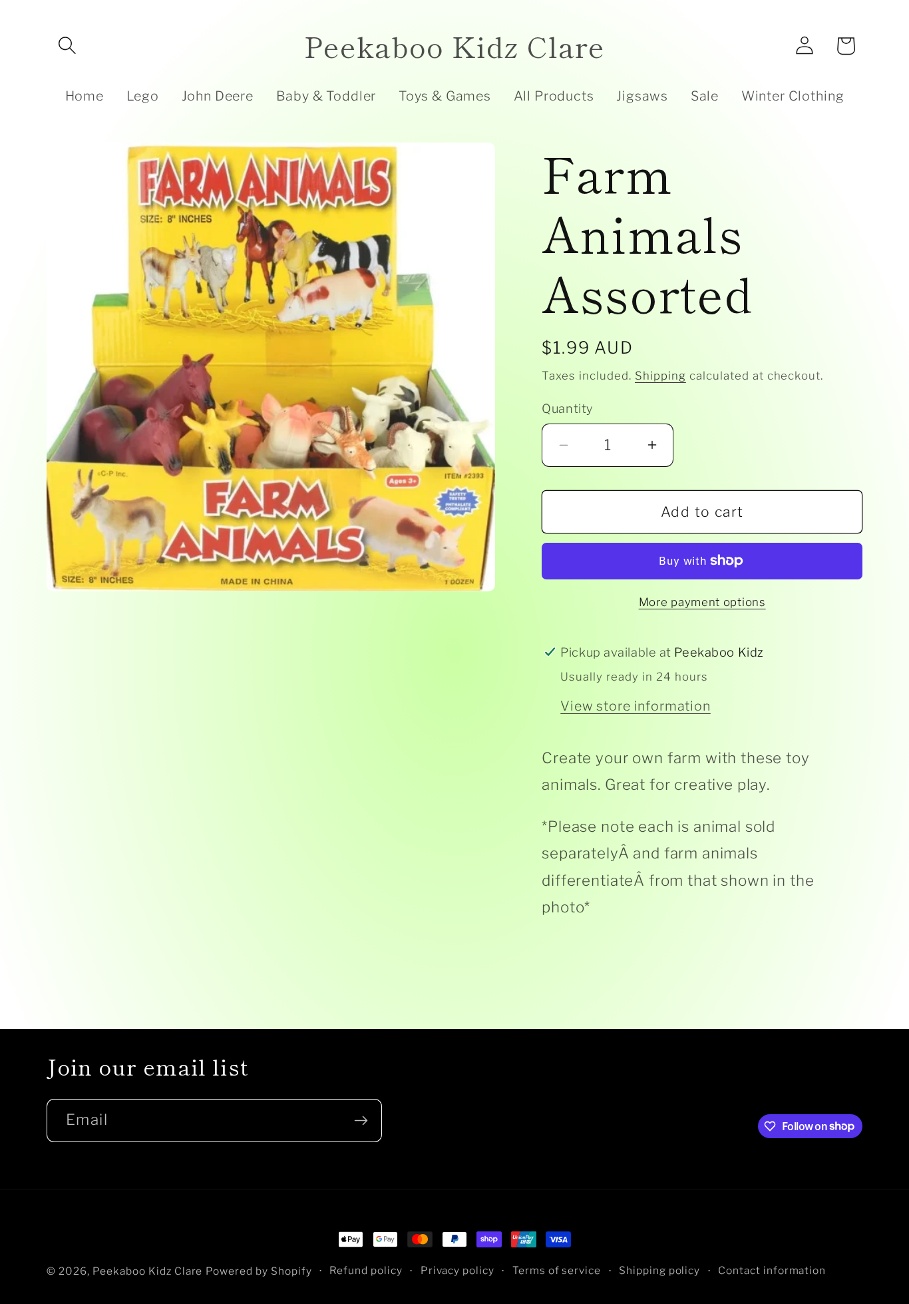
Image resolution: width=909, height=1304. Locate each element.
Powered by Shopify (259, 1271)
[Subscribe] (360, 1120)
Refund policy (366, 1270)
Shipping (660, 375)
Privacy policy (458, 1270)
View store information (635, 706)
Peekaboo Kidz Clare (147, 1271)
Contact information (772, 1270)
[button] (67, 46)
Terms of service (557, 1270)
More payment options (702, 602)
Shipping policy (660, 1270)
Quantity (567, 408)
